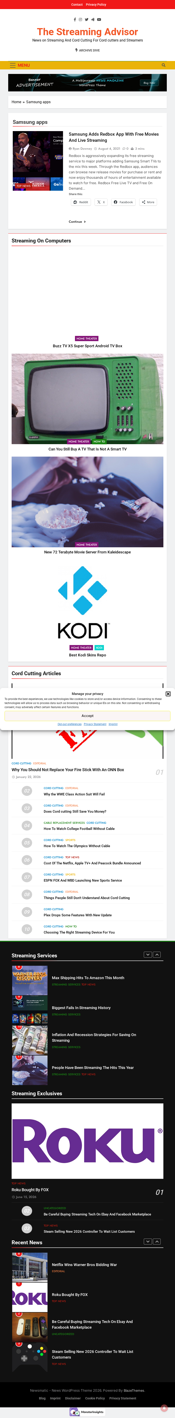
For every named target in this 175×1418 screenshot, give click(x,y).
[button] (168, 694)
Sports (70, 840)
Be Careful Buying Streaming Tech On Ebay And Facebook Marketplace (97, 1214)
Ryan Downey (82, 148)
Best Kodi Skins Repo (87, 655)
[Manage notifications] (164, 1408)
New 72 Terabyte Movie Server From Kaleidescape (87, 552)
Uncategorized (55, 1208)
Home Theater (87, 339)
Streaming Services (66, 985)
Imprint (113, 724)
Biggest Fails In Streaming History (81, 1008)
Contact (77, 4)
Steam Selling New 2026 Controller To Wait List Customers (89, 1232)
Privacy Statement (95, 724)
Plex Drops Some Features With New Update (78, 915)
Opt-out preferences (70, 724)
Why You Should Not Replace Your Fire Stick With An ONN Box (68, 770)
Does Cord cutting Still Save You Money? (75, 811)
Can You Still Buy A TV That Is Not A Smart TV (88, 449)
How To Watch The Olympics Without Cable (77, 846)
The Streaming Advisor (87, 31)
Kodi (99, 648)
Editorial (39, 763)
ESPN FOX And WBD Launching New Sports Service (83, 880)
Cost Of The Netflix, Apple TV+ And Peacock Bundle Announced (92, 863)
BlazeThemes (134, 1390)
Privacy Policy (96, 4)
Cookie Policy (95, 1398)
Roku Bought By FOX (30, 1190)
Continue (76, 221)
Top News (24, 186)
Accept (88, 716)
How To (99, 442)
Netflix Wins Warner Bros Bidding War (84, 1265)
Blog (42, 1398)
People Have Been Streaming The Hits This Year (93, 1068)
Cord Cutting (21, 763)
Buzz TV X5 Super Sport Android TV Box (87, 346)
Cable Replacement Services (64, 823)
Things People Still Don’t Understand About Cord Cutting (87, 898)
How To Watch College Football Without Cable (79, 829)
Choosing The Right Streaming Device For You (79, 932)
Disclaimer (73, 1398)
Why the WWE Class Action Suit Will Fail (74, 794)
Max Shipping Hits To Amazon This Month (88, 978)
